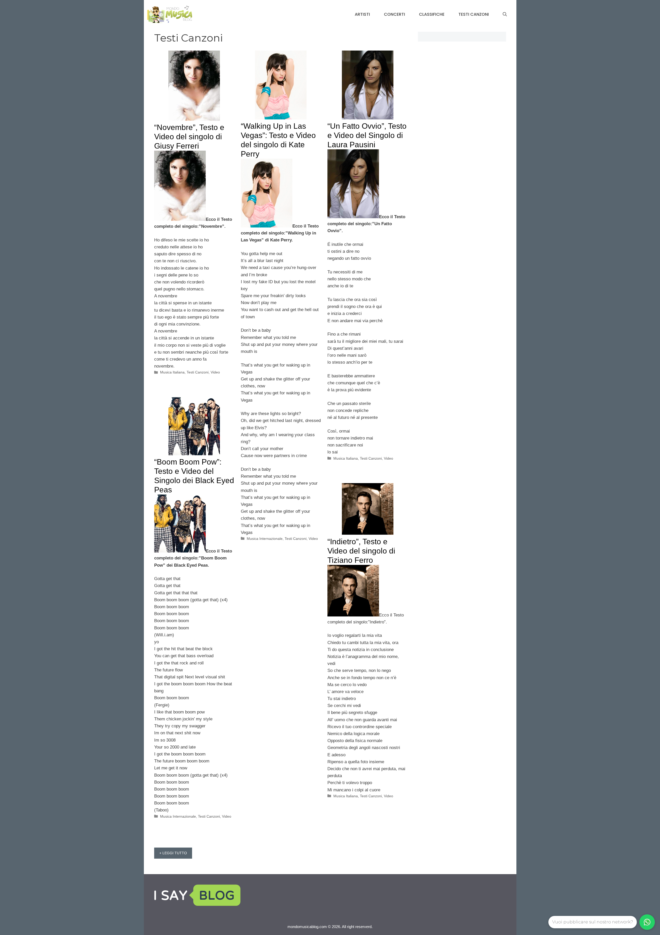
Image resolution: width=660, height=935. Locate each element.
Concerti (394, 14)
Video (215, 372)
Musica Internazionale (265, 538)
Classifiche (431, 14)
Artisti (362, 14)
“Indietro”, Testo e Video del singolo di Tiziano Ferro (361, 550)
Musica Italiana (172, 372)
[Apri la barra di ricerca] (505, 14)
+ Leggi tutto (173, 853)
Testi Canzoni (473, 14)
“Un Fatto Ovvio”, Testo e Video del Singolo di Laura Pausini (367, 135)
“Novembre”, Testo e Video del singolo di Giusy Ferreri (189, 136)
